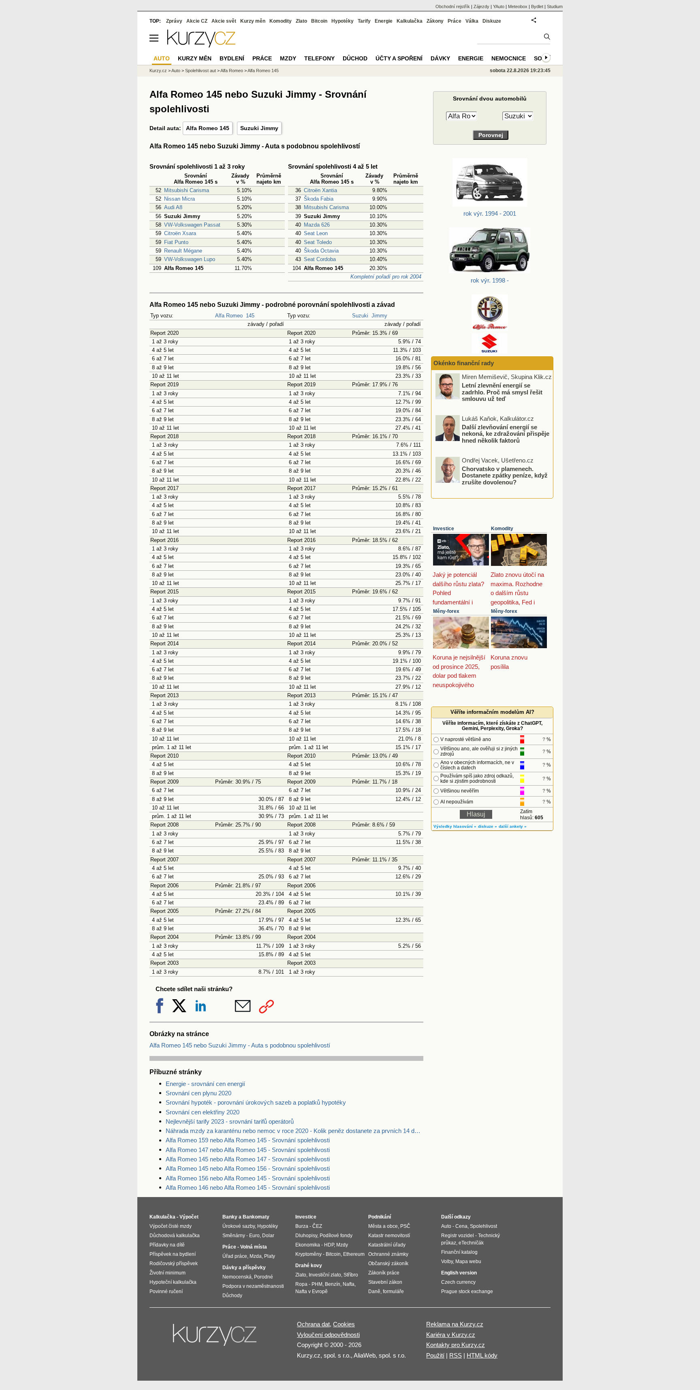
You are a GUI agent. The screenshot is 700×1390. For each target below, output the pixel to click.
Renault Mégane (183, 251)
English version (459, 1273)
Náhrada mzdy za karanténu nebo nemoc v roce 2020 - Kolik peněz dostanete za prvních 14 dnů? (294, 1130)
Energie (384, 21)
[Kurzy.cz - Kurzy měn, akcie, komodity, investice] (201, 45)
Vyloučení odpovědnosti (328, 1334)
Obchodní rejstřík (452, 6)
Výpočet (188, 1217)
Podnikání (379, 1217)
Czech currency (458, 1282)
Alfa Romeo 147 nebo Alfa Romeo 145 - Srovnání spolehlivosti (248, 1149)
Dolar (268, 1235)
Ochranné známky (388, 1254)
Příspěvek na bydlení (172, 1254)
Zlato (301, 21)
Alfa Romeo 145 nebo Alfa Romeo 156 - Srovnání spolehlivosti (248, 1168)
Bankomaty (256, 1217)
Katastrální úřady (386, 1245)
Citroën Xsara (180, 233)
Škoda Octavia (321, 251)
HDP (329, 1245)
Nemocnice (508, 58)
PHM (317, 1284)
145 (250, 316)
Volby (447, 1261)
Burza (301, 1226)
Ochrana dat (313, 1324)
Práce (454, 21)
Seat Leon (316, 233)
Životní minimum (167, 1273)
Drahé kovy (308, 1265)
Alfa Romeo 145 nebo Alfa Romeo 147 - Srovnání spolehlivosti (248, 1159)
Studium (555, 6)
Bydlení (232, 58)
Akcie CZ (196, 21)
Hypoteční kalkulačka (172, 1282)
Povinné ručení (166, 1291)
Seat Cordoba (320, 259)
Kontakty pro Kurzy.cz (455, 1344)
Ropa (301, 1284)
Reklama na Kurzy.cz (454, 1324)
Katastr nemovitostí (389, 1235)
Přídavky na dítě (167, 1245)
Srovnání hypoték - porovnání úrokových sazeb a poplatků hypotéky (256, 1102)
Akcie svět (223, 21)
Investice (443, 528)
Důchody (232, 1295)
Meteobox (517, 6)
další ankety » (513, 826)
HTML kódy (482, 1355)
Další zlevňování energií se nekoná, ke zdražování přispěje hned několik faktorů (505, 433)
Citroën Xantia (320, 190)
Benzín (332, 1284)
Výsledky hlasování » (454, 826)
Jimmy (379, 316)
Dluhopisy (306, 1235)
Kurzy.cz (158, 70)
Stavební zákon (385, 1282)
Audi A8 (173, 207)
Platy (269, 1256)
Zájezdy (481, 6)
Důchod (355, 58)
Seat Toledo (318, 242)
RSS (455, 1355)
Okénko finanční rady (463, 363)
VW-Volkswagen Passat (192, 225)
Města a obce (383, 1226)
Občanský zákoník (388, 1263)
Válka (471, 21)
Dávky (440, 58)
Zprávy (174, 21)
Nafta (348, 1284)
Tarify (364, 21)
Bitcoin (319, 21)
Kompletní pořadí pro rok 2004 (385, 277)
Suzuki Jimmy (259, 128)
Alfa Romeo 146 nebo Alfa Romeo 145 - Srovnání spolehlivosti (248, 1187)
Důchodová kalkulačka (174, 1235)
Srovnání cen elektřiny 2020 (202, 1112)
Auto (175, 70)
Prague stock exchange (467, 1291)
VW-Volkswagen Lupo (189, 259)
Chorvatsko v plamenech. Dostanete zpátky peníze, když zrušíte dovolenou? (505, 475)
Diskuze (491, 21)
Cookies (344, 1324)
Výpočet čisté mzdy (170, 1226)
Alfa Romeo (229, 316)
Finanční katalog (459, 1252)
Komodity (502, 528)
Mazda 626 (317, 225)
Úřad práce (234, 1256)
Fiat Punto (176, 242)
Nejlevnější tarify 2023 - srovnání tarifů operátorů (230, 1121)
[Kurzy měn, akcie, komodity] (215, 1338)
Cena (461, 1226)
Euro (254, 1235)
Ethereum (354, 1254)
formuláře (393, 1291)
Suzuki (360, 316)
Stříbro (351, 1275)
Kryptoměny (308, 1254)
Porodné (263, 1277)
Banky (229, 1217)
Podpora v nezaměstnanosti (253, 1286)
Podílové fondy (336, 1235)
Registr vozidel (457, 1235)
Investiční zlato (325, 1275)
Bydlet (537, 6)
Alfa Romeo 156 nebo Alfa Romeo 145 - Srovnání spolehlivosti (248, 1178)
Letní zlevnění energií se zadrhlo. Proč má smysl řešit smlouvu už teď (502, 392)
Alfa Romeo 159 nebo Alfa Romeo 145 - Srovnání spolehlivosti (248, 1140)
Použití (435, 1355)
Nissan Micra (179, 199)
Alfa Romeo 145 (207, 128)
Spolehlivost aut (200, 70)
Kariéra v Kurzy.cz (450, 1334)
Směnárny (233, 1235)
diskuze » (487, 826)
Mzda (256, 1256)
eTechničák (471, 1243)
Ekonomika (307, 1245)
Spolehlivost (483, 1226)
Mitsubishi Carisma (186, 190)
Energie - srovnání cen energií (205, 1083)
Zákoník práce (383, 1273)
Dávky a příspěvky (244, 1267)
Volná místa (253, 1247)
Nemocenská (237, 1277)
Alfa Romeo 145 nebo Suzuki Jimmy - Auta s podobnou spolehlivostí (239, 1045)
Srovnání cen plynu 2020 (198, 1093)
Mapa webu (468, 1261)
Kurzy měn (252, 21)
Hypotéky (342, 21)
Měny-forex (446, 611)
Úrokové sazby (238, 1226)
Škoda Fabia (318, 199)
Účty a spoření (399, 58)
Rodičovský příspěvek (173, 1263)
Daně (374, 1291)
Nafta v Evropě (311, 1291)
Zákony (435, 21)
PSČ (405, 1226)
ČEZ (317, 1226)
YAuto (498, 6)
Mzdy (288, 58)
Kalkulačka (410, 21)
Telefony (319, 58)
